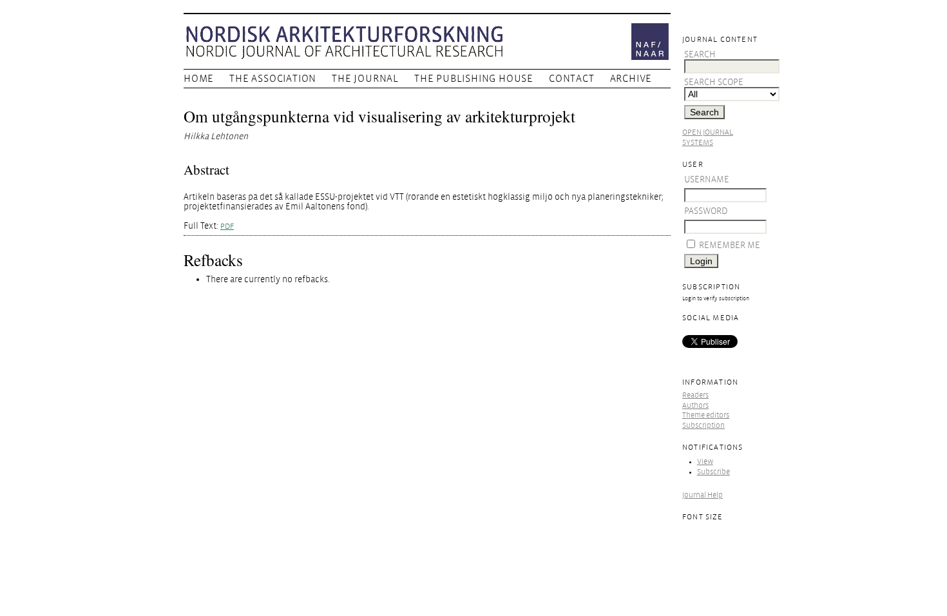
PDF (227, 226)
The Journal (365, 78)
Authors (695, 405)
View (705, 461)
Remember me (729, 245)
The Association (272, 78)
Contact (572, 78)
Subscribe (713, 472)
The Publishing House (473, 78)
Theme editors (705, 415)
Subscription (703, 425)
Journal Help (702, 495)
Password (706, 211)
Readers (695, 395)
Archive (631, 78)
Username (706, 179)
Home (199, 78)
